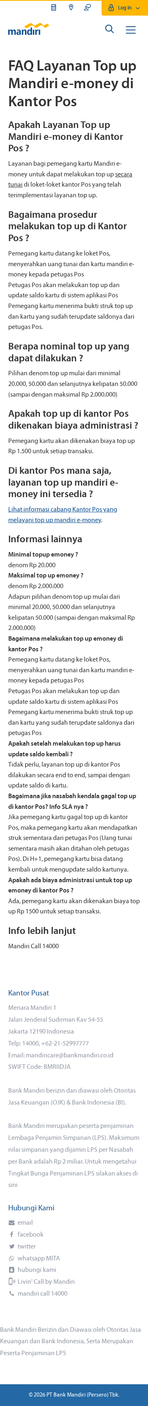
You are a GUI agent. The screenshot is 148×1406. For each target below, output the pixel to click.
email (24, 1223)
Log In (125, 8)
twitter (26, 1247)
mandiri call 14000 (41, 1294)
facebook (30, 1235)
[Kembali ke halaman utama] (29, 29)
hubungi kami (36, 1270)
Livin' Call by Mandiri (45, 1282)
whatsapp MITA (38, 1258)
